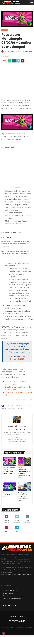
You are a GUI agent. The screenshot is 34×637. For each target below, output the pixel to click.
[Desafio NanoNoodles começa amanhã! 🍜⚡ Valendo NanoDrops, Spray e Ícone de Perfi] (24, 461)
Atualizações (22, 490)
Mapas (4, 408)
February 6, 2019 (17, 359)
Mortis (9, 408)
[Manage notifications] (3, 633)
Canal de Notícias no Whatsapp (12, 598)
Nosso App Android (20, 441)
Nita (14, 408)
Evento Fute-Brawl (10, 406)
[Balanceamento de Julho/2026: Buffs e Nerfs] (9, 486)
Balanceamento (8, 464)
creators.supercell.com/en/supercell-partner (16, 574)
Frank (18, 406)
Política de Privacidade (9, 605)
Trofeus (20, 408)
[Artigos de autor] (17, 419)
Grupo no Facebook (8, 593)
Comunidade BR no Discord (11, 590)
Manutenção (25, 406)
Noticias (4, 30)
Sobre (22, 616)
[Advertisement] (17, 80)
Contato (13, 616)
